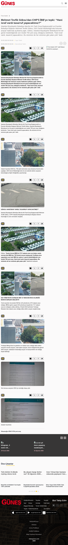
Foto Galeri (4, 16)
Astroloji (38, 503)
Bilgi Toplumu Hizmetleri (34, 534)
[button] (61, 43)
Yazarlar (46, 500)
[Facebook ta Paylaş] (38, 48)
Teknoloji (30, 506)
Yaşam (26, 508)
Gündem (26, 500)
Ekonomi (30, 500)
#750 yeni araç (16, 431)
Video (45, 506)
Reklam (34, 524)
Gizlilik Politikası (34, 531)
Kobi (37, 508)
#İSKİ (10, 431)
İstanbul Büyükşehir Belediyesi (11, 83)
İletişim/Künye (34, 521)
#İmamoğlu (4, 431)
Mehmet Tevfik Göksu (24, 79)
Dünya (30, 503)
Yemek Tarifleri (40, 506)
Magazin (26, 506)
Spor (25, 503)
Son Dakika (47, 508)
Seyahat (38, 500)
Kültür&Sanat (32, 508)
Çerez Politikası (34, 528)
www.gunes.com (34, 539)
